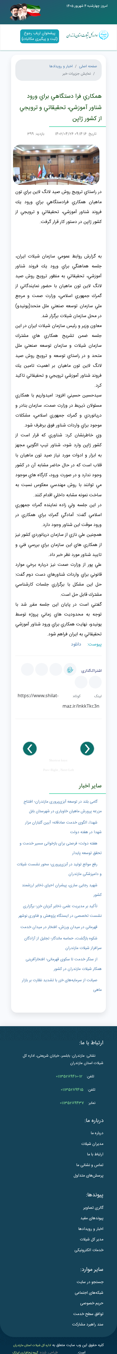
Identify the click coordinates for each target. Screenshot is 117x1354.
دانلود (77, 644)
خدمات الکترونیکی (88, 1250)
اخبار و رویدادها (61, 66)
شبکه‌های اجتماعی (89, 1293)
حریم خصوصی (91, 1303)
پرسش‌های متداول (88, 1175)
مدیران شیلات (92, 1144)
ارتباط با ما (95, 1154)
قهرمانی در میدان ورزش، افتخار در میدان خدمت (58, 927)
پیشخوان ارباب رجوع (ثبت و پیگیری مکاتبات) (40, 36)
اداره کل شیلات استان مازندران (32, 1345)
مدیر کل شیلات (91, 1239)
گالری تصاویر (93, 1207)
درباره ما (97, 1133)
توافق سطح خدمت (88, 1314)
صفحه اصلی (88, 66)
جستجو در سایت (90, 1282)
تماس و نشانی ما (89, 1165)
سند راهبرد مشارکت (87, 1324)
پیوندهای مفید (91, 1218)
